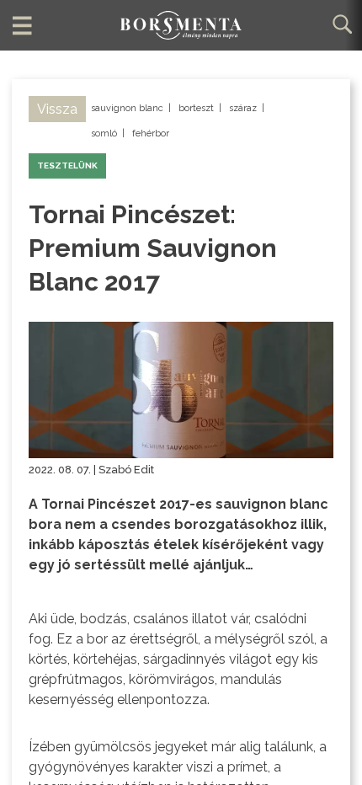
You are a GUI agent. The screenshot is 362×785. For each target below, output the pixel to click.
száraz (243, 108)
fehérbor (150, 133)
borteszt (196, 108)
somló (104, 133)
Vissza (57, 109)
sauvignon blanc (127, 108)
